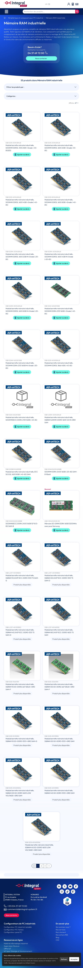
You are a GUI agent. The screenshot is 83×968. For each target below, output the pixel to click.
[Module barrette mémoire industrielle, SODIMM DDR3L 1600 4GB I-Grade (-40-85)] (22, 181)
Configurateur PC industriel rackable (18, 927)
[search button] (77, 11)
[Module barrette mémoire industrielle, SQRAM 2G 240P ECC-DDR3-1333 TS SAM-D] (61, 557)
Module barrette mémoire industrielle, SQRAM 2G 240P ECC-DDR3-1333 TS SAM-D (59, 578)
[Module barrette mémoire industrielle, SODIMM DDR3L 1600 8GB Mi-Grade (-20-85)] (22, 290)
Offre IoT (7, 949)
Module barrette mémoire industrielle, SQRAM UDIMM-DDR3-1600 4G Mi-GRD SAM (60, 420)
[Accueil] (5, 18)
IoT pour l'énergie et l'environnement (18, 951)
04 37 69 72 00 (36, 53)
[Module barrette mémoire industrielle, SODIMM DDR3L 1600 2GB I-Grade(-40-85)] (61, 127)
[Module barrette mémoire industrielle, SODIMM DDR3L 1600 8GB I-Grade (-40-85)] (61, 181)
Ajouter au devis (23, 154)
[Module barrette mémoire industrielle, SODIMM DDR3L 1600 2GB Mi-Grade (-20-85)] (22, 236)
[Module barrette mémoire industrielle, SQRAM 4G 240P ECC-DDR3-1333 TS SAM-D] (22, 611)
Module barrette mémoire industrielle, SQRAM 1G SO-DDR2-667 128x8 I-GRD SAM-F (20, 686)
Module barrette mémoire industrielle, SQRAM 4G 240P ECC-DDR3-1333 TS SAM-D (20, 632)
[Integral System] (15, 4)
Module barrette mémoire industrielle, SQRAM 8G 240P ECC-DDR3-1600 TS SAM (59, 632)
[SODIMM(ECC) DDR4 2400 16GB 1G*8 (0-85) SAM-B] (22, 505)
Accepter (74, 959)
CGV (57, 940)
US (46, 4)
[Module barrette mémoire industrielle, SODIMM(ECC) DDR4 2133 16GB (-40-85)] (22, 399)
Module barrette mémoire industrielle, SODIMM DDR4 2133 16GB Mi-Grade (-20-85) (22, 365)
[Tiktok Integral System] (67, 891)
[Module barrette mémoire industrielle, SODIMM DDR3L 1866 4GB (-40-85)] (61, 344)
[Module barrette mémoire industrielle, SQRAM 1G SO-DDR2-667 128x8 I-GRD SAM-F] (22, 666)
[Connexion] (69, 4)
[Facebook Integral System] (76, 886)
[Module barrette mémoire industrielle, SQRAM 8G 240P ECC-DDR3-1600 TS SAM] (61, 611)
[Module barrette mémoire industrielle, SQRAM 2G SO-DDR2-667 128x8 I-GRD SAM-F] (61, 666)
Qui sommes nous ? (63, 927)
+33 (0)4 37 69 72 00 (17, 906)
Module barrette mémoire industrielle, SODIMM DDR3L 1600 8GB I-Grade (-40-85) (60, 202)
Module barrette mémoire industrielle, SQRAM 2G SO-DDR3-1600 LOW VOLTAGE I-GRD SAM (20, 793)
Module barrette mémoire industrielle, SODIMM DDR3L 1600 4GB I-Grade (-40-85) (22, 202)
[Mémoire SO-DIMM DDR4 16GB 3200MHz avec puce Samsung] (61, 505)
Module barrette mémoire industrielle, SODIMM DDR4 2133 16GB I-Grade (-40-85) (60, 311)
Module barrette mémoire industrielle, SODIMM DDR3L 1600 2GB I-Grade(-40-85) (60, 147)
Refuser (64, 959)
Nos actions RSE (62, 935)
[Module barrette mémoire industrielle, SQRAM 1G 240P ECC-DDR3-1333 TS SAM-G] (22, 557)
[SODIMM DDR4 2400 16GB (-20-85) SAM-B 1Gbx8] (61, 453)
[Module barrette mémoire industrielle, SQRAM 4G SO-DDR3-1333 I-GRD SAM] (61, 772)
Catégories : (11, 96)
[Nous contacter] (77, 4)
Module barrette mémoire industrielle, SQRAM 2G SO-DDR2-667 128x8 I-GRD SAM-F (59, 686)
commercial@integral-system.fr (22, 909)
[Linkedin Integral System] (59, 886)
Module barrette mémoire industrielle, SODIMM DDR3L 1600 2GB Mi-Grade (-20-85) (22, 256)
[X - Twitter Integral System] (64, 886)
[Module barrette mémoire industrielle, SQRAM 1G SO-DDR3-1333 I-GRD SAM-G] (22, 720)
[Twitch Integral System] (73, 891)
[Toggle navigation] (6, 11)
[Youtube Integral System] (70, 886)
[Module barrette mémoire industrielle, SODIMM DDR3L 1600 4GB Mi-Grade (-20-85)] (61, 236)
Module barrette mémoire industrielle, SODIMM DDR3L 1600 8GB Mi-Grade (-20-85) (22, 311)
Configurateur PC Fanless (14, 930)
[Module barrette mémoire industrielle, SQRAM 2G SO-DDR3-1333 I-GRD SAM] (61, 720)
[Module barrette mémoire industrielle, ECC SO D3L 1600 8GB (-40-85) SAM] (22, 453)
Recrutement (61, 932)
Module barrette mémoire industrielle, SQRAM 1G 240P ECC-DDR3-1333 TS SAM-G (22, 578)
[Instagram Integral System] (62, 891)
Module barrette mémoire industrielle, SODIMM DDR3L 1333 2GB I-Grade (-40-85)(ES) (21, 147)
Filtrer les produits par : (15, 87)
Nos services (60, 930)
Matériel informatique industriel (16, 943)
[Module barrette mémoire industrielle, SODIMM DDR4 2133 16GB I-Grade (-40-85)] (61, 290)
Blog (57, 937)
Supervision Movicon (11, 946)
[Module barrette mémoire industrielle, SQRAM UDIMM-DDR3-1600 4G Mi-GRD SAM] (61, 399)
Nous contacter (41, 58)
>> (49, 866)
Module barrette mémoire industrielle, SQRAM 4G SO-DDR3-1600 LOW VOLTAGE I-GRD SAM (39, 847)
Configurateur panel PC (13, 932)
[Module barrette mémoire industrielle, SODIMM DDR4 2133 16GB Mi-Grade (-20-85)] (22, 344)
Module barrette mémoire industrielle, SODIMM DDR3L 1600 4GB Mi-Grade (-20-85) (59, 256)
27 (73, 103)
